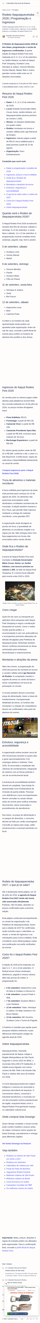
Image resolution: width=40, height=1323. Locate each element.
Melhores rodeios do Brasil (18, 1178)
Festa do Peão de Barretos (18, 1169)
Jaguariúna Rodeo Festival (18, 1172)
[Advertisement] (20, 362)
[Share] (37, 36)
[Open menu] (3, 3)
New (3, 1310)
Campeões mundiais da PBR (19, 1185)
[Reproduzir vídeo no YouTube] (20, 728)
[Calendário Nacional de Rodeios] (17, 1268)
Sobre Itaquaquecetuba (16, 207)
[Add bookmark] (34, 36)
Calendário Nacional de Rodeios (18, 3)
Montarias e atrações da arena (19, 184)
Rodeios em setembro (16, 1162)
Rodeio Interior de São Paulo (14, 1270)
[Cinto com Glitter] (21, 1300)
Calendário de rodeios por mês (20, 1165)
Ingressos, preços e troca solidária (21, 175)
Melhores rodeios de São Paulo (20, 1175)
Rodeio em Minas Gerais (13, 1282)
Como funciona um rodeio (17, 1182)
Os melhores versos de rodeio (19, 1188)
